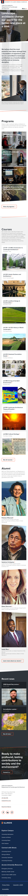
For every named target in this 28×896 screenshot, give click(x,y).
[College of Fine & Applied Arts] (12, 5)
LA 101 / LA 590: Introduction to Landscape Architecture (13, 249)
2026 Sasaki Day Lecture (11, 684)
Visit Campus (5, 843)
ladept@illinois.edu (6, 800)
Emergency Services (7, 868)
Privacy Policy (6, 885)
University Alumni (6, 851)
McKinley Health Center (8, 871)
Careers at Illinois (6, 837)
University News (6, 840)
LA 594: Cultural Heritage (11, 434)
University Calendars (7, 857)
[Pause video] (2, 40)
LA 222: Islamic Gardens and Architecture (12, 275)
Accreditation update (9, 709)
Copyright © (18, 885)
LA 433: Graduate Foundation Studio (12, 355)
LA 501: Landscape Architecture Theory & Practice (13, 408)
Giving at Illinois (6, 854)
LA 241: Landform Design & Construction (11, 302)
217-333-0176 (5, 798)
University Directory (7, 860)
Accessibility (5, 889)
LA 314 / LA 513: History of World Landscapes (13, 328)
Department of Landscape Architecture (9, 7)
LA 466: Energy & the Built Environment (11, 382)
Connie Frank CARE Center (9, 874)
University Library (6, 878)
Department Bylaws (6, 806)
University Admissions (7, 834)
